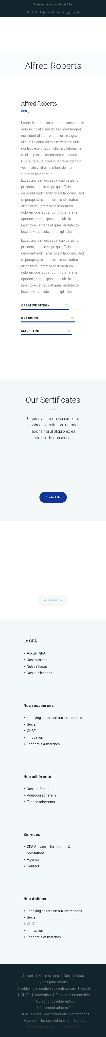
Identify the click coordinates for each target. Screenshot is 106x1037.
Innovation (35, 737)
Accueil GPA (36, 653)
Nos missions (37, 660)
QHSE (31, 731)
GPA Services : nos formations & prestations (55, 1014)
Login (75, 12)
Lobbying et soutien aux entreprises (54, 718)
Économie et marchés (44, 937)
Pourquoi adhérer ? (41, 795)
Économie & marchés (43, 744)
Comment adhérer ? (55, 1008)
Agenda (33, 860)
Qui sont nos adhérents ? (55, 1001)
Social (31, 724)
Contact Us (53, 497)
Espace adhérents (52, 12)
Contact (32, 12)
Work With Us (53, 600)
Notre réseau (37, 667)
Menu (53, 44)
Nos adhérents (38, 789)
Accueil (28, 976)
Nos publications (39, 673)
